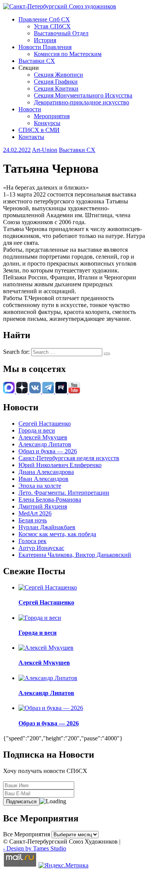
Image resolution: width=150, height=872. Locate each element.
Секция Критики (56, 88)
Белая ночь (32, 520)
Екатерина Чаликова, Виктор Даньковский (74, 555)
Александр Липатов (44, 444)
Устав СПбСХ (52, 26)
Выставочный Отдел (61, 33)
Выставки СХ (36, 61)
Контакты (31, 137)
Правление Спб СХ (44, 19)
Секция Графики (56, 81)
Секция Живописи (58, 74)
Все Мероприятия (26, 834)
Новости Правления (45, 47)
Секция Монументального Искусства (83, 95)
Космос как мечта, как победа (57, 534)
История (45, 40)
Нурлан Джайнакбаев (46, 527)
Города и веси (36, 430)
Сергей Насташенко (44, 423)
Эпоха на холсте (39, 485)
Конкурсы (47, 123)
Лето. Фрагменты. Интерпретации (63, 492)
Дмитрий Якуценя (42, 506)
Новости (29, 109)
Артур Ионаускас (41, 548)
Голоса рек (32, 541)
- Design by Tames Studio (34, 848)
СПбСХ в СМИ (39, 130)
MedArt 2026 (35, 513)
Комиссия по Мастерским (68, 54)
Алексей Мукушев (42, 437)
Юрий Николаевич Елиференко (60, 465)
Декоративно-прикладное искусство (81, 102)
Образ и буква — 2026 (47, 451)
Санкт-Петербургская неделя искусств (68, 458)
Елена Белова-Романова (49, 499)
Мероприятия (52, 116)
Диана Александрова (46, 472)
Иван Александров (43, 479)
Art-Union (44, 150)
